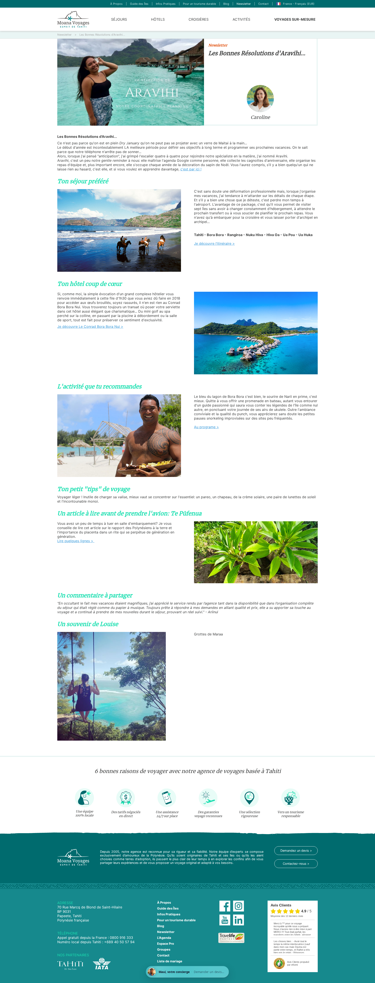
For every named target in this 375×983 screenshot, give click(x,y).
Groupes (163, 949)
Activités (241, 19)
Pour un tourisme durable (199, 3)
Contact (263, 3)
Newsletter (244, 3)
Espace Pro (165, 943)
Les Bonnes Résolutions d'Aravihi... (102, 34)
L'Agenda (164, 938)
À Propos (116, 3)
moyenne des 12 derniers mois (287, 916)
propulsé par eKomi (298, 963)
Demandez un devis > (296, 850)
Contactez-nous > (296, 863)
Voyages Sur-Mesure (295, 19)
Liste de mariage (169, 961)
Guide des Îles (139, 3)
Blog (226, 3)
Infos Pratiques (166, 3)
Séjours (119, 19)
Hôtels (158, 19)
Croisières (199, 19)
